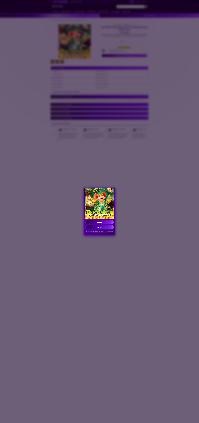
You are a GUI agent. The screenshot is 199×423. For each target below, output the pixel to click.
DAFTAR (99, 227)
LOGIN (99, 222)
